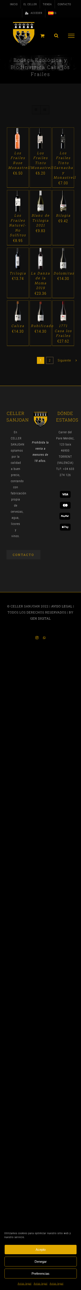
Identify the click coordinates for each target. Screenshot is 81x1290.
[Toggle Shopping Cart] (42, 35)
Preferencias (40, 1273)
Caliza (17, 326)
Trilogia (18, 273)
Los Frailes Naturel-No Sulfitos (18, 225)
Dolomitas (64, 273)
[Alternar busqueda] (56, 35)
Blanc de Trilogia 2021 (41, 220)
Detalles (17, 143)
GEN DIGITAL (40, 618)
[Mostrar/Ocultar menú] (71, 36)
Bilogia (63, 215)
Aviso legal (25, 1283)
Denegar (41, 1261)
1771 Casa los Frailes (63, 331)
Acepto (41, 1249)
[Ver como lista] (45, 110)
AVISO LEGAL (61, 606)
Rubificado (42, 326)
